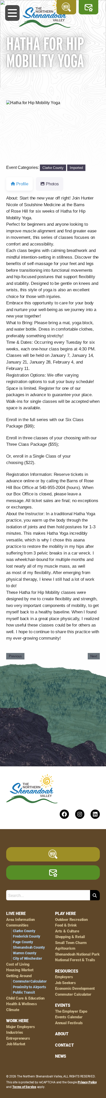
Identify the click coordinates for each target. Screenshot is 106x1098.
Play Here (65, 913)
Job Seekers (65, 982)
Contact (64, 1045)
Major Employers (20, 1026)
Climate (12, 1009)
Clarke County (53, 168)
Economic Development (75, 988)
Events (62, 1005)
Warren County (24, 953)
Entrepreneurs (18, 1038)
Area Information (20, 919)
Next (93, 656)
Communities (17, 925)
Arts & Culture (67, 931)
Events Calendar (68, 1016)
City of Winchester (27, 958)
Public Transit (24, 992)
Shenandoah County (29, 947)
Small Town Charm (71, 942)
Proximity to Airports (29, 987)
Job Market (15, 1043)
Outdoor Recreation (71, 919)
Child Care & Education (25, 998)
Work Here (17, 1020)
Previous (15, 656)
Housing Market (19, 969)
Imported (76, 168)
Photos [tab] (52, 184)
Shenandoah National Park (77, 954)
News (60, 1056)
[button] (13, 132)
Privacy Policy (87, 1082)
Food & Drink (66, 925)
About (61, 1033)
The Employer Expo (71, 1011)
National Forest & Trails (75, 959)
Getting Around (19, 975)
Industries (14, 1032)
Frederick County (26, 936)
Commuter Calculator (30, 981)
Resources (66, 971)
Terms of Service (24, 1087)
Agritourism (65, 948)
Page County (23, 942)
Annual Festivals (69, 1022)
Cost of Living (18, 964)
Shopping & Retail (70, 936)
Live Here (15, 913)
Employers (64, 976)
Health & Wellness (21, 1003)
